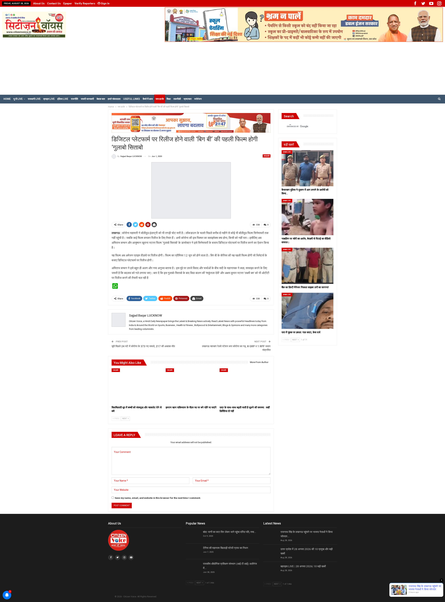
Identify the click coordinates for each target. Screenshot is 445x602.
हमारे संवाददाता (114, 99)
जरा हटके (160, 99)
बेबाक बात (101, 99)
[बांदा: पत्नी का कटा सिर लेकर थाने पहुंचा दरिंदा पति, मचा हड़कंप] (193, 535)
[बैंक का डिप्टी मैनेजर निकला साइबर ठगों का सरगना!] (307, 266)
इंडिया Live (62, 99)
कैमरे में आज (148, 99)
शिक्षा (169, 99)
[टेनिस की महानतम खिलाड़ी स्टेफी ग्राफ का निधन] (193, 551)
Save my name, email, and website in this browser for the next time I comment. (158, 498)
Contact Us (54, 3)
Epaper (67, 3)
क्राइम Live (49, 99)
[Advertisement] (222, 68)
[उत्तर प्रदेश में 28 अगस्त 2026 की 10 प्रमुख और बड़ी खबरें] (270, 552)
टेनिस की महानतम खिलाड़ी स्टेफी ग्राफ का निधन (225, 548)
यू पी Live (18, 99)
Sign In (105, 3)
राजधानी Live (34, 99)
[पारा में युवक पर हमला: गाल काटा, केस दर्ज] (307, 311)
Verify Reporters (85, 3)
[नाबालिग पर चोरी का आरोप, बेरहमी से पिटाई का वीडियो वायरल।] (307, 217)
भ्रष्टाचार (188, 99)
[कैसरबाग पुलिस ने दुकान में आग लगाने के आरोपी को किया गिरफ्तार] (307, 168)
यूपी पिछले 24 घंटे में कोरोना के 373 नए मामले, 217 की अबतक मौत (143, 346)
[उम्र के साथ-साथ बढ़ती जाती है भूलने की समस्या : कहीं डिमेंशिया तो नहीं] (245, 386)
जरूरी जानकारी (87, 99)
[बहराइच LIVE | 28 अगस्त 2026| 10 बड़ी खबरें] (270, 569)
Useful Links (131, 99)
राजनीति (74, 99)
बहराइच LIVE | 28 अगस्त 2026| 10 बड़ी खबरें (303, 566)
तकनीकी (177, 99)
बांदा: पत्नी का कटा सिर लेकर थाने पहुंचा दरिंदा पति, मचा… (229, 532)
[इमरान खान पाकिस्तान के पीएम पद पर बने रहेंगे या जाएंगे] (191, 386)
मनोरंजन (198, 99)
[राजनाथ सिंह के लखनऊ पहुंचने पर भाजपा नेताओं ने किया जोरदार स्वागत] (270, 535)
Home (7, 99)
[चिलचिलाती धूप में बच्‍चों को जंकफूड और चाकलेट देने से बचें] (137, 386)
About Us (38, 3)
